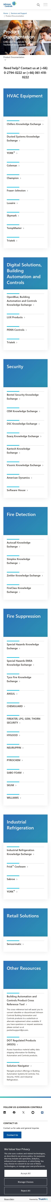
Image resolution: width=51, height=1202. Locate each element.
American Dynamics (18, 477)
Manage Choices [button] (25, 1181)
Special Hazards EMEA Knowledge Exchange (19, 662)
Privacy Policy (9, 1199)
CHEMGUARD (15, 706)
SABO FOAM (14, 772)
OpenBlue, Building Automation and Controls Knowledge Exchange (22, 300)
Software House (16, 490)
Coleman (12, 165)
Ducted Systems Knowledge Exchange (23, 138)
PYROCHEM (13, 760)
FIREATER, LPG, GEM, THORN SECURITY (23, 720)
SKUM (10, 785)
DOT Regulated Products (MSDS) (21, 1042)
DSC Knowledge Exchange (22, 423)
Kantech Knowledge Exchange (18, 450)
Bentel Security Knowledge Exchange (23, 396)
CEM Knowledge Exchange (22, 411)
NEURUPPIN (14, 747)
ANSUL (11, 693)
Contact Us (12, 1134)
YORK (11, 153)
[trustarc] (43, 1199)
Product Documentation (15, 16)
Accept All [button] (26, 1173)
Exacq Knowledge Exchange (23, 436)
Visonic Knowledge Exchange (24, 465)
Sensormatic (14, 944)
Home (5, 13)
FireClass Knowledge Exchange (19, 590)
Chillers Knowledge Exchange (24, 124)
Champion (13, 178)
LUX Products (15, 317)
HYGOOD (12, 735)
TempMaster (14, 228)
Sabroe (11, 879)
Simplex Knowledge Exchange (18, 561)
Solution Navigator (18, 1065)
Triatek (11, 240)
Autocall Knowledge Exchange (18, 544)
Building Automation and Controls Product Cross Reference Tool (22, 1000)
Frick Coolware (16, 866)
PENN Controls (15, 329)
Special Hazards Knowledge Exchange (23, 646)
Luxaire (11, 203)
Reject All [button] (25, 1190)
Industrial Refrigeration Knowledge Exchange (20, 852)
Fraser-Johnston (16, 190)
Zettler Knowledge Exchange (24, 575)
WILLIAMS (13, 797)
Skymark (12, 215)
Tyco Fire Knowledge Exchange (19, 679)
